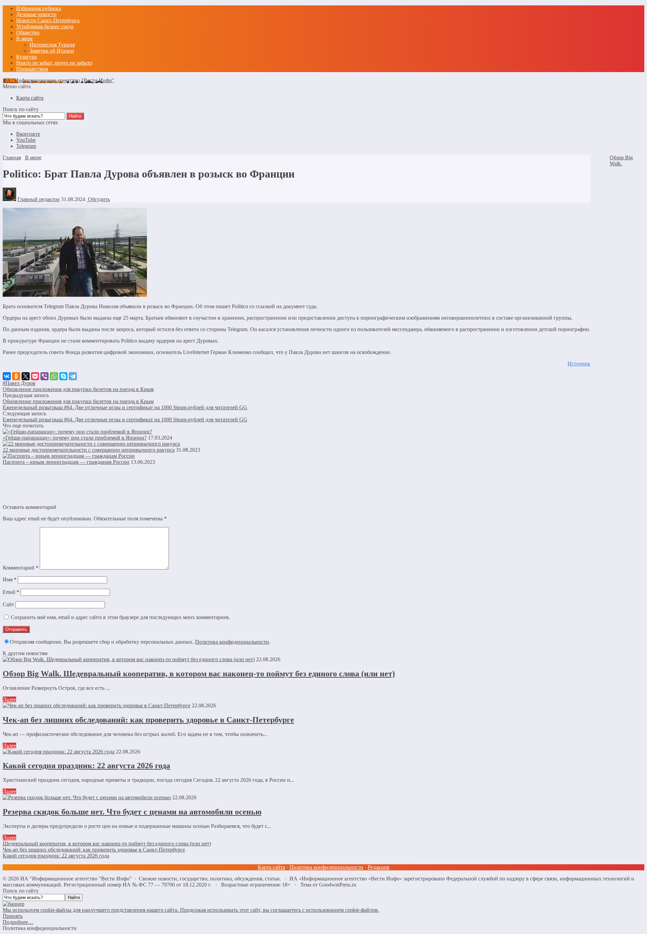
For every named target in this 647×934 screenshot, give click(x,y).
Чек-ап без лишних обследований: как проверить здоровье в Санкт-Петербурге (148, 719)
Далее (9, 699)
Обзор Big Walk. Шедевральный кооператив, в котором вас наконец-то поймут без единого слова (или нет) (199, 673)
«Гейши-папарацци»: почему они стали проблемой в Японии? (75, 438)
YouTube (26, 140)
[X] (26, 376)
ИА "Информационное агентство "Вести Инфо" (58, 80)
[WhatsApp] (54, 376)
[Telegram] (73, 376)
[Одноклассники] (16, 376)
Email (11, 592)
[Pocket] (35, 376)
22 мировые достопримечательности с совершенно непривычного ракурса (89, 450)
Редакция (378, 867)
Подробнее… (18, 922)
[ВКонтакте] (7, 376)
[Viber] (44, 376)
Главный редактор (39, 199)
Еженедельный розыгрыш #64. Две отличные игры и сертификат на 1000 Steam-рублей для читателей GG (125, 407)
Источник (578, 363)
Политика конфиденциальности (232, 642)
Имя (10, 579)
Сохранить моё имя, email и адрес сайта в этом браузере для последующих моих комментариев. (120, 617)
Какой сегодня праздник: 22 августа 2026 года (86, 765)
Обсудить (98, 199)
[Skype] (63, 376)
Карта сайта (271, 867)
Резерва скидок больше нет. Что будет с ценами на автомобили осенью (132, 811)
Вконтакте (28, 134)
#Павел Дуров (19, 383)
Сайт (8, 604)
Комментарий (20, 568)
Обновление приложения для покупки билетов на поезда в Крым (78, 389)
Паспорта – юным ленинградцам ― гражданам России (66, 462)
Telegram (26, 146)
